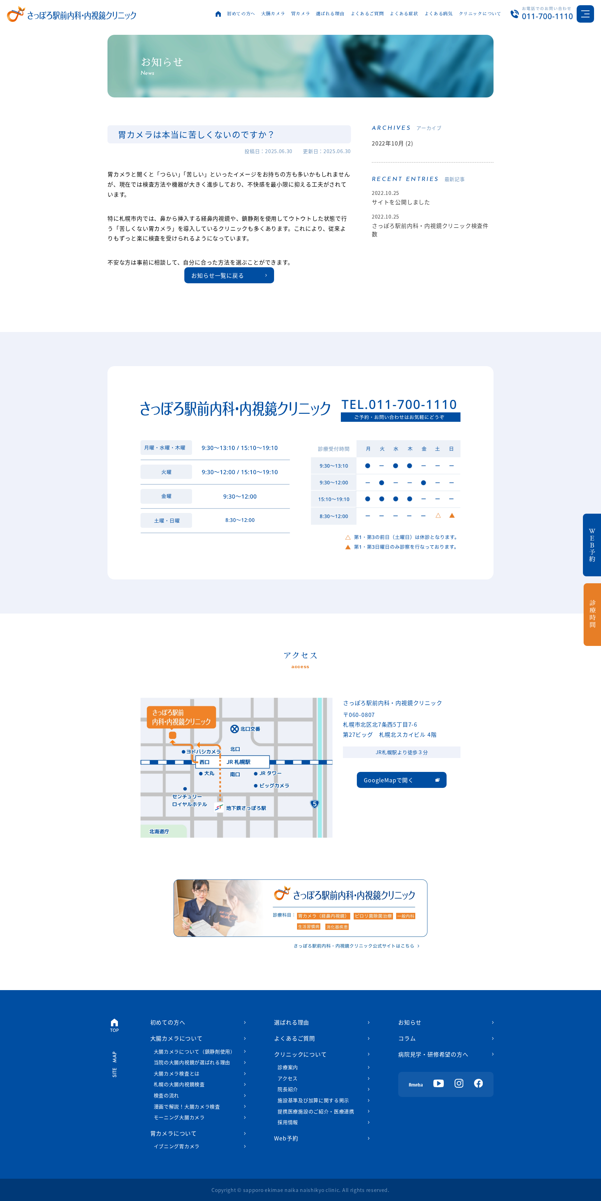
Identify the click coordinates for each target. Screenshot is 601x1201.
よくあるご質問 (367, 13)
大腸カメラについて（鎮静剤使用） (194, 1051)
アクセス (288, 1078)
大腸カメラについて (176, 1038)
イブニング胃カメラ (177, 1146)
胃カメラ (300, 13)
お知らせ (410, 1022)
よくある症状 (404, 13)
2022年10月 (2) (392, 143)
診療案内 (288, 1067)
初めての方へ (241, 13)
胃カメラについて (173, 1133)
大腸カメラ (273, 13)
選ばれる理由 (330, 13)
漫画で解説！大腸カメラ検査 (187, 1106)
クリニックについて (480, 13)
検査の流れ (166, 1095)
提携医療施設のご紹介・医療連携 (316, 1111)
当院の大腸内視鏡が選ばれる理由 (192, 1062)
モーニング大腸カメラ (179, 1117)
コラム (407, 1038)
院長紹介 (288, 1088)
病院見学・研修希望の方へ (433, 1054)
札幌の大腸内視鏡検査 (179, 1084)
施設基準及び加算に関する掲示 (313, 1100)
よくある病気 (438, 13)
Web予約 (286, 1138)
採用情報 (288, 1122)
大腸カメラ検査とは (177, 1073)
